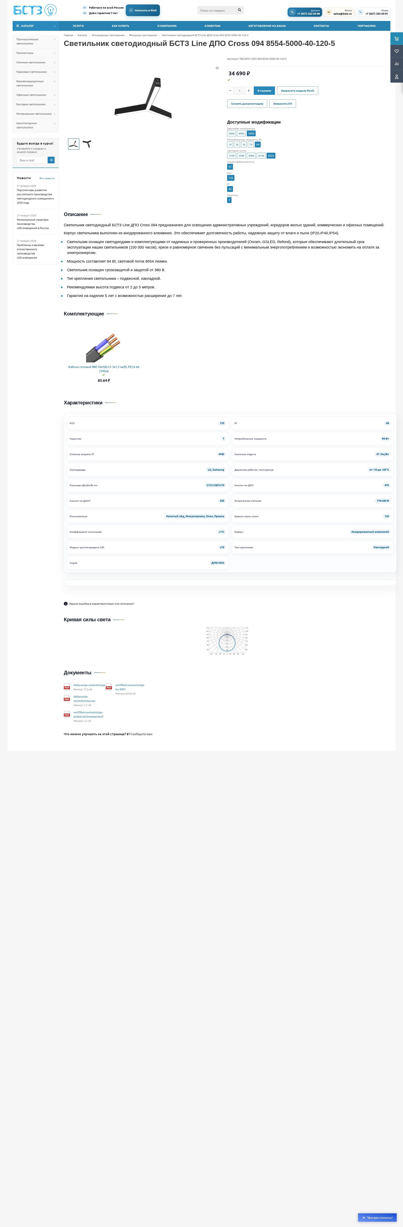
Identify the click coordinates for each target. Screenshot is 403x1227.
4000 (241, 133)
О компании (167, 25)
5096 (251, 155)
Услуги (78, 25)
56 (243, 144)
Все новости (47, 178)
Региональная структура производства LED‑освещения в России (33, 224)
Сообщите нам (108, 734)
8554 (271, 155)
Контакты (321, 25)
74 (250, 144)
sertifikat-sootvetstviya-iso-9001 (130, 687)
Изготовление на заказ (267, 25)
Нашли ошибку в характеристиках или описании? (99, 603)
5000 (251, 133)
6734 (261, 155)
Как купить (120, 25)
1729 (231, 155)
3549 (241, 155)
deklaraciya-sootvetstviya (89, 685)
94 (257, 144)
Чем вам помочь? (380, 1217)
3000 (231, 133)
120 (231, 178)
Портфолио (367, 25)
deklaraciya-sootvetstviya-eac (84, 698)
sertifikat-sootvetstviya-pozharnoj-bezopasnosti (88, 714)
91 (230, 166)
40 (230, 189)
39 (237, 144)
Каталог (27, 25)
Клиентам (212, 25)
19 (230, 144)
